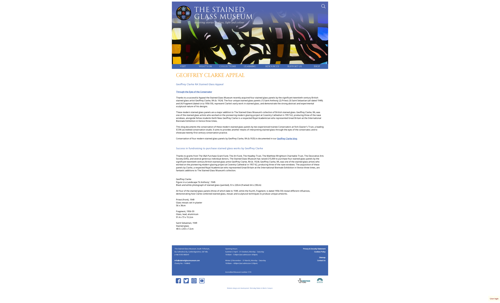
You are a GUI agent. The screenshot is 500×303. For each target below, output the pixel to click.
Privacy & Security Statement (314, 249)
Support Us (294, 66)
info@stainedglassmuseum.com (187, 260)
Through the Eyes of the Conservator (194, 91)
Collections (227, 66)
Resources (272, 66)
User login (494, 299)
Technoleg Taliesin (255, 288)
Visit (183, 66)
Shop (317, 66)
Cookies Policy (320, 252)
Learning (250, 66)
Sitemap (322, 257)
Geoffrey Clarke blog (287, 138)
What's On (205, 66)
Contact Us (321, 260)
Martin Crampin (268, 288)
